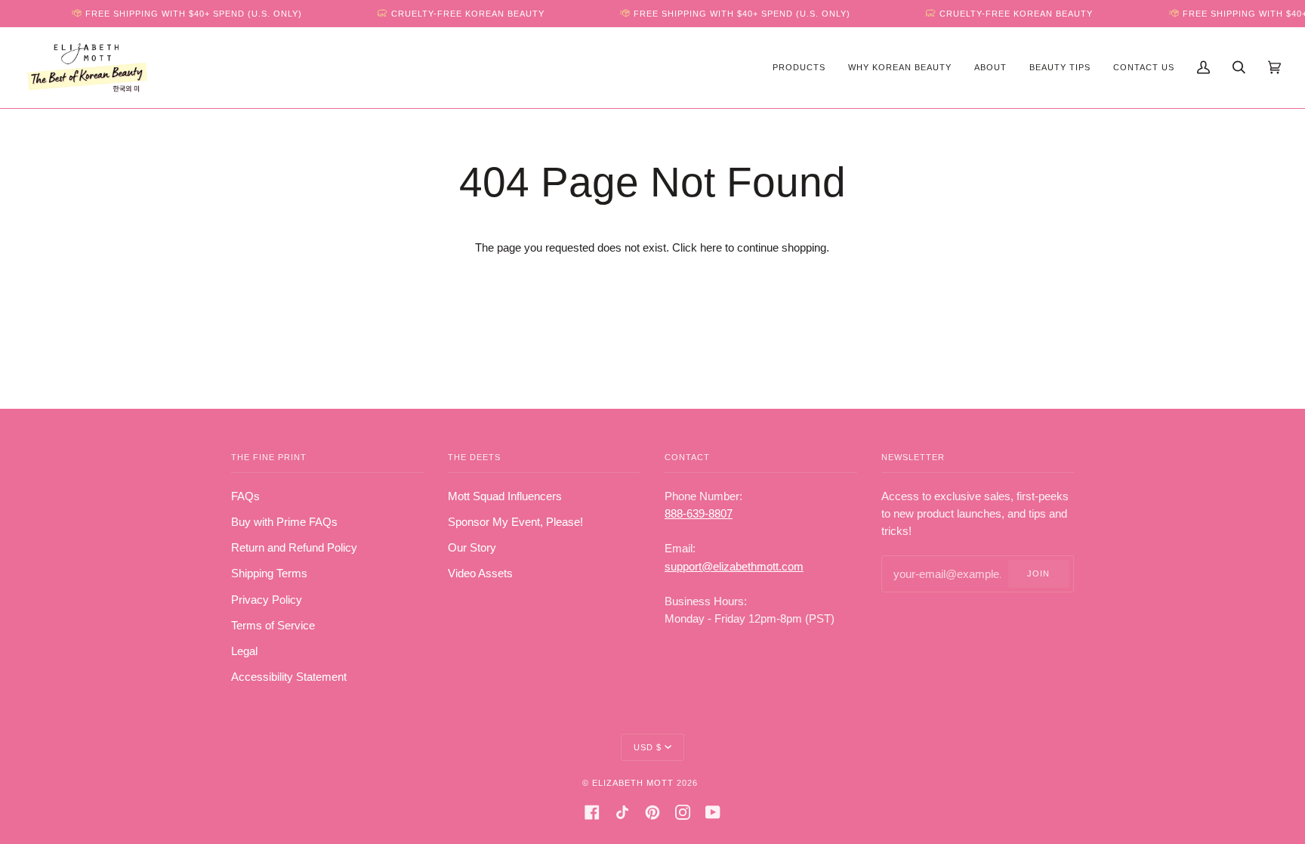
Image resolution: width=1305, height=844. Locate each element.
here (711, 248)
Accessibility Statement (289, 677)
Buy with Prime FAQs (284, 522)
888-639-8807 (699, 514)
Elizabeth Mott (633, 782)
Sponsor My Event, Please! (515, 522)
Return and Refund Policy (294, 548)
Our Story (472, 548)
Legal (244, 651)
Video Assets (480, 573)
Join (1038, 573)
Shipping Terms (269, 573)
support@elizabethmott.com (734, 567)
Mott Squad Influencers (505, 496)
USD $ (648, 747)
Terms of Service (273, 626)
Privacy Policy (266, 600)
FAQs (245, 496)
